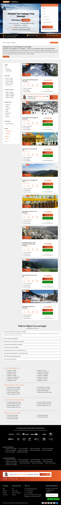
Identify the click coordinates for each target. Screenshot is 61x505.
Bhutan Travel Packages (23, 459)
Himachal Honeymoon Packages (13, 387)
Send (56, 495)
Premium (7, 116)
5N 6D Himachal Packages (42, 417)
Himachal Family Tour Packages (43, 387)
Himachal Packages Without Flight (44, 392)
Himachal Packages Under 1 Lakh (44, 405)
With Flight (8, 69)
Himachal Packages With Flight (13, 392)
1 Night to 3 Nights (9, 92)
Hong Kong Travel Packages (11, 461)
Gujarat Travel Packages (35, 448)
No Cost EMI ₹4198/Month (47, 160)
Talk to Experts (54, 499)
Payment (5, 492)
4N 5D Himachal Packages (12, 417)
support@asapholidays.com (31, 488)
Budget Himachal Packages (43, 390)
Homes (4, 42)
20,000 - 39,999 (9, 80)
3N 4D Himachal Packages (42, 415)
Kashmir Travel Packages (11, 450)
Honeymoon (8, 113)
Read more (6, 56)
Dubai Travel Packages (35, 459)
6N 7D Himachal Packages (12, 418)
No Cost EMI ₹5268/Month (47, 223)
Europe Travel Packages (47, 459)
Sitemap (14, 494)
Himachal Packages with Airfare (13, 394)
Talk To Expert (48, 86)
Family (7, 109)
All (6, 67)
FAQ (13, 488)
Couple (7, 106)
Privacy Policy (15, 490)
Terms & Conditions (16, 492)
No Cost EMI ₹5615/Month (48, 255)
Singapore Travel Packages (11, 463)
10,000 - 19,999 (9, 78)
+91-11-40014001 (29, 490)
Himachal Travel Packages (47, 448)
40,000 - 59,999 (9, 81)
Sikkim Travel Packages (47, 450)
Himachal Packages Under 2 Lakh (14, 407)
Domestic (9, 42)
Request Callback (54, 97)
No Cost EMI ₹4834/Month (47, 191)
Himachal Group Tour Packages (13, 389)
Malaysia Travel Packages (37, 463)
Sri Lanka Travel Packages (24, 463)
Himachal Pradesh (9, 123)
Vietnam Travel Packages (50, 463)
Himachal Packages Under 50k (13, 405)
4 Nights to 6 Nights (10, 94)
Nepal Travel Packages (48, 461)
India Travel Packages (10, 452)
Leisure (7, 114)
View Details (48, 89)
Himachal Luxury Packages (12, 390)
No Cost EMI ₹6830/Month (47, 318)
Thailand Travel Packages (11, 459)
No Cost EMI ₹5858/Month (47, 286)
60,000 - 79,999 (9, 83)
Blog (4, 488)
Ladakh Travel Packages (35, 450)
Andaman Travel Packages (11, 448)
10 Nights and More (10, 97)
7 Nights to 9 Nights (10, 95)
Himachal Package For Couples (43, 389)
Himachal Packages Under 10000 (14, 402)
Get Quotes (47, 83)
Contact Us (5, 494)
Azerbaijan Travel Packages (11, 464)
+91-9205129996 (29, 492)
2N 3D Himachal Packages (12, 415)
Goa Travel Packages (23, 448)
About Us (5, 490)
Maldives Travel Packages (35, 461)
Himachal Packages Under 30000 (14, 403)
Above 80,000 (9, 85)
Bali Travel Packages (24, 461)
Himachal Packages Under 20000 (44, 402)
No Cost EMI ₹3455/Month (47, 91)
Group (7, 111)
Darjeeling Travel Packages (22, 452)
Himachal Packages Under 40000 (44, 403)
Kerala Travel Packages (23, 450)
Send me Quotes (46, 27)
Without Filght (9, 71)
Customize (8, 108)
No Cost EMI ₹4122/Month (48, 129)
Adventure (8, 104)
